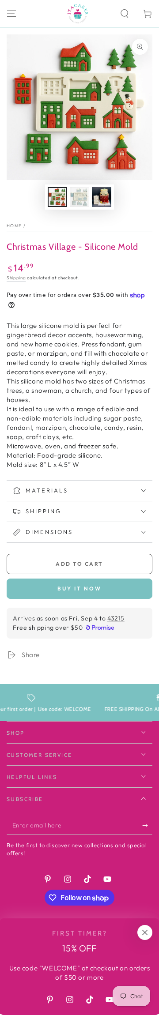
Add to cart (79, 563)
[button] (124, 13)
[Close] (145, 932)
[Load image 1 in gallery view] (57, 197)
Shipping (16, 278)
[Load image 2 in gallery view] (79, 197)
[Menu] (11, 13)
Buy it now (79, 588)
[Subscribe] (147, 825)
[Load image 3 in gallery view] (101, 197)
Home (14, 226)
